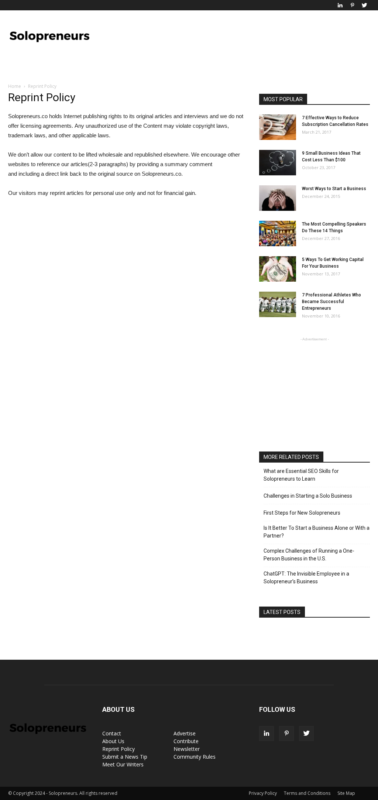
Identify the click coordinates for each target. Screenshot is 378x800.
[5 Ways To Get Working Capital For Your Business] (277, 269)
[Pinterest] (352, 5)
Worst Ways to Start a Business (334, 188)
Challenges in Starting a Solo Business (308, 496)
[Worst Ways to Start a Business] (277, 198)
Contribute (186, 741)
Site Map (346, 793)
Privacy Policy (263, 793)
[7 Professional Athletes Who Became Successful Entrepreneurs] (277, 304)
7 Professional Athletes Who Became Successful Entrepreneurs (331, 301)
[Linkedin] (340, 5)
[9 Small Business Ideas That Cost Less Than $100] (277, 162)
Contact (111, 733)
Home (14, 86)
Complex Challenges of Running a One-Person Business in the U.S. (309, 555)
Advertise (184, 733)
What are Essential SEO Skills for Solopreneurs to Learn (301, 475)
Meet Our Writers (123, 764)
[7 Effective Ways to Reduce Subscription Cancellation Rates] (277, 127)
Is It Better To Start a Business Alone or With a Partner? (317, 532)
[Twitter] (364, 5)
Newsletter (186, 748)
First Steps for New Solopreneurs (302, 513)
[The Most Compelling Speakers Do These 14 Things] (277, 233)
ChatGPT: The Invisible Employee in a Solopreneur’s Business (306, 577)
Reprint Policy (118, 748)
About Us (113, 741)
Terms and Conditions (307, 793)
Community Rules (194, 756)
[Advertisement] (235, 37)
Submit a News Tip (124, 756)
